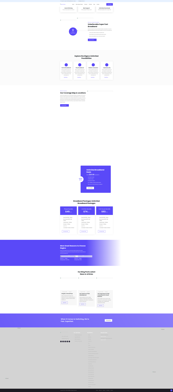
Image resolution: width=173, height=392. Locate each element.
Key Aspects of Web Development (85, 294)
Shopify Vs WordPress (67, 293)
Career (89, 345)
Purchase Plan (65, 231)
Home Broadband (66, 68)
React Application (91, 382)
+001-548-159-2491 (65, 336)
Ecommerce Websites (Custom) (93, 353)
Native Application (91, 372)
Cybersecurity (106, 68)
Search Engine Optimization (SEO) (93, 357)
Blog (94, 4)
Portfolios (107, 390)
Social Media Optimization (92, 359)
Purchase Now (108, 320)
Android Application (91, 376)
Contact (98, 4)
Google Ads (90, 363)
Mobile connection (93, 68)
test (88, 343)
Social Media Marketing (92, 361)
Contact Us (90, 341)
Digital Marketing (91, 355)
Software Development (78, 341)
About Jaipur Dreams (79, 4)
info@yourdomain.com (65, 338)
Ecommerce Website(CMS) (92, 351)
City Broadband (80, 68)
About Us (100, 390)
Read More (65, 77)
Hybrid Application (91, 374)
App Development (77, 339)
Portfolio (90, 4)
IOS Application (90, 378)
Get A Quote (110, 4)
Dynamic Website (91, 349)
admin (71, 291)
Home (73, 4)
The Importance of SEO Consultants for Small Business (103, 295)
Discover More (91, 39)
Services (85, 4)
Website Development (91, 347)
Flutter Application (91, 380)
